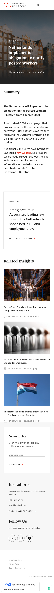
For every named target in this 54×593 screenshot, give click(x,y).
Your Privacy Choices (23, 584)
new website (24, 153)
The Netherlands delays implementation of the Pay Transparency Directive (26, 413)
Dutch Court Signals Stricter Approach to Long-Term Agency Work (25, 309)
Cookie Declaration (17, 568)
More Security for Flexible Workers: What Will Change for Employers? (27, 361)
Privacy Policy (14, 564)
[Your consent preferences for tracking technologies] (49, 588)
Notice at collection (14, 589)
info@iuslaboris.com (17, 505)
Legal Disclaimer (15, 560)
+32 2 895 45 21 (16, 500)
